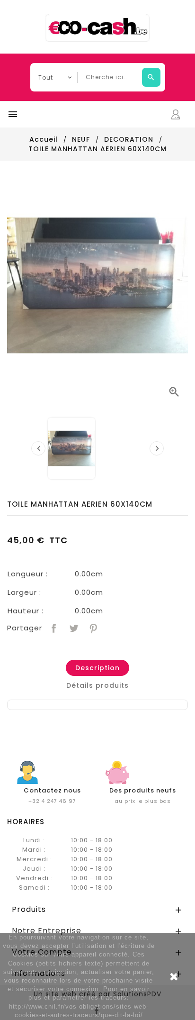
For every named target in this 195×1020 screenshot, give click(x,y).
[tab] (97, 668)
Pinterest (92, 627)
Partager (53, 627)
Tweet (73, 627)
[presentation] (38, 448)
